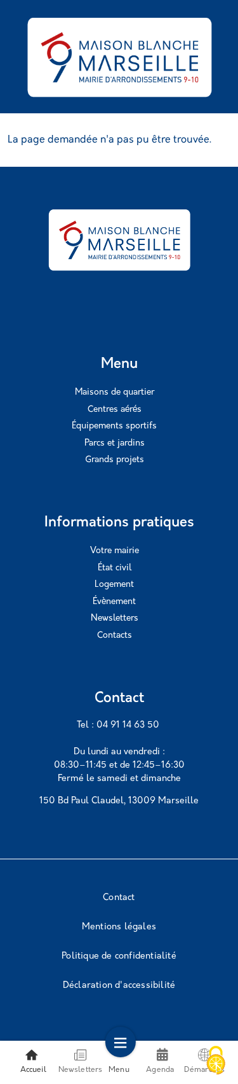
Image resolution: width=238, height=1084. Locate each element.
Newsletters (114, 618)
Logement (114, 585)
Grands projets (114, 460)
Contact (119, 898)
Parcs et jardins (114, 443)
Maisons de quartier (114, 392)
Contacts (114, 635)
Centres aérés (115, 409)
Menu (119, 1070)
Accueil (33, 1070)
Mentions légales (119, 927)
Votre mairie (114, 551)
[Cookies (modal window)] (216, 1061)
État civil (114, 568)
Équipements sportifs (114, 426)
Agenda (160, 1070)
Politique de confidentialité (119, 956)
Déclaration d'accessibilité (119, 985)
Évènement (114, 602)
